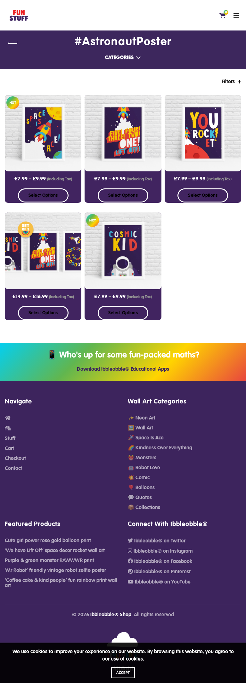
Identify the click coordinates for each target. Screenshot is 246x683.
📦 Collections (144, 507)
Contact (13, 468)
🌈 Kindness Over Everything (160, 447)
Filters (228, 81)
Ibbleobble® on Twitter (159, 540)
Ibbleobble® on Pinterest (162, 571)
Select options (43, 195)
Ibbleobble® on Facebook (162, 561)
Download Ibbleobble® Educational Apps (123, 369)
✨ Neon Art (141, 417)
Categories (119, 57)
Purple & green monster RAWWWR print (49, 560)
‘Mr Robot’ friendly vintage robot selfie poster (55, 570)
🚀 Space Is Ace (146, 437)
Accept (123, 673)
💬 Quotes (140, 497)
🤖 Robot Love (144, 467)
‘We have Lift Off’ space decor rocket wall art (55, 550)
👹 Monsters (142, 457)
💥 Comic (139, 477)
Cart (9, 448)
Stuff (10, 438)
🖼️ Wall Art (140, 427)
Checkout (15, 458)
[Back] (13, 43)
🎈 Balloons (141, 487)
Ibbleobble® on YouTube (162, 581)
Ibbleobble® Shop (110, 614)
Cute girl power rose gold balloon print (48, 540)
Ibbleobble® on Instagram (162, 551)
